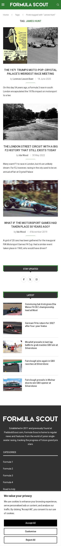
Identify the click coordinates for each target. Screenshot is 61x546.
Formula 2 (8, 468)
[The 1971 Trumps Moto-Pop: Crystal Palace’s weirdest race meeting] (30, 45)
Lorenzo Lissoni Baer (23, 79)
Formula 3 (8, 475)
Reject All (30, 540)
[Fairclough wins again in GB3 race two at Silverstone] (12, 366)
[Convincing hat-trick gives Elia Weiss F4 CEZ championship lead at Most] (12, 309)
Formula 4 (8, 482)
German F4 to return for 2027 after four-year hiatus (40, 324)
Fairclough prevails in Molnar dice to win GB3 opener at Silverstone (40, 383)
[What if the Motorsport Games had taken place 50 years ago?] (30, 198)
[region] (30, 518)
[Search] (57, 4)
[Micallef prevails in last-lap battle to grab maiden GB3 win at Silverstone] (12, 347)
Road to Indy (9, 489)
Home (6, 15)
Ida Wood (23, 155)
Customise (30, 531)
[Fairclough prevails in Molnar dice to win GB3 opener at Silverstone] (12, 385)
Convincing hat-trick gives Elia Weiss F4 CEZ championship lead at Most (40, 307)
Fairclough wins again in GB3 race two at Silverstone (40, 362)
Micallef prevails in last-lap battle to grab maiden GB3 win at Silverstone (41, 345)
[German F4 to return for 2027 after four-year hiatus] (12, 328)
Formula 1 (8, 462)
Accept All (30, 523)
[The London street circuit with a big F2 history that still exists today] (30, 122)
